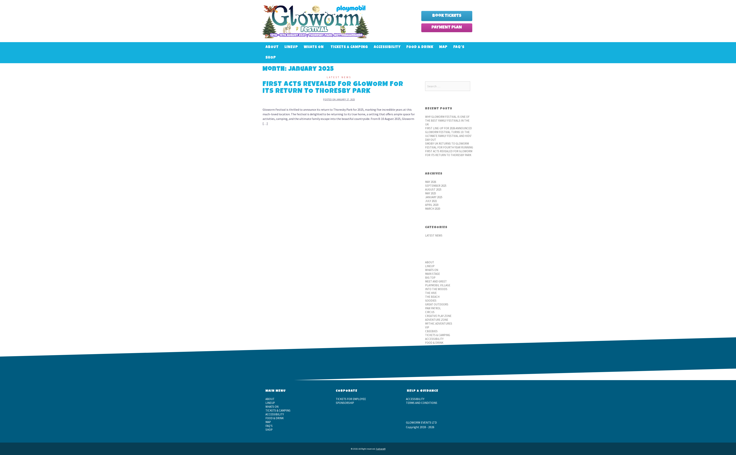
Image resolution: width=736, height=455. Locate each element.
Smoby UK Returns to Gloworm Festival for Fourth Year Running (449, 145)
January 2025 (433, 197)
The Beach (432, 297)
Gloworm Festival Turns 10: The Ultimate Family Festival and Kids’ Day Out (448, 136)
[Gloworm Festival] (316, 21)
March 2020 (432, 208)
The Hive (431, 293)
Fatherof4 (380, 448)
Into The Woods (436, 289)
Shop (270, 58)
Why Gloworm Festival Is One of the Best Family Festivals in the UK (447, 120)
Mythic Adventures (438, 323)
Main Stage (432, 274)
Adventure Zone (436, 320)
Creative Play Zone (438, 316)
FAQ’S (458, 47)
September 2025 (435, 185)
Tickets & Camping (349, 47)
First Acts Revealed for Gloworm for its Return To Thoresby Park (333, 88)
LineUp (291, 47)
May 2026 (430, 182)
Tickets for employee (351, 399)
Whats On (314, 47)
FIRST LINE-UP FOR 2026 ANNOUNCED (448, 128)
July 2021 (431, 201)
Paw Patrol (433, 308)
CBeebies (431, 331)
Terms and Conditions (421, 403)
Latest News (339, 77)
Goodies (430, 300)
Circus (430, 312)
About (272, 47)
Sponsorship (345, 403)
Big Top (430, 277)
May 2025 (430, 193)
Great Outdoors (436, 304)
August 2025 (433, 189)
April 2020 (431, 205)
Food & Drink (419, 47)
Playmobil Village (437, 285)
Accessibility (387, 47)
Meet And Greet (436, 281)
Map (443, 47)
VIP (427, 327)
